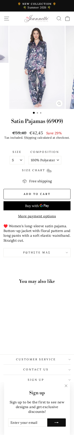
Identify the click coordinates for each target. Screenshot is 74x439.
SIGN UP (36, 380)
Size (17, 152)
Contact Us (36, 369)
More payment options (37, 216)
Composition (44, 152)
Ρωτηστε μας (37, 252)
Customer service (36, 359)
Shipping (30, 137)
